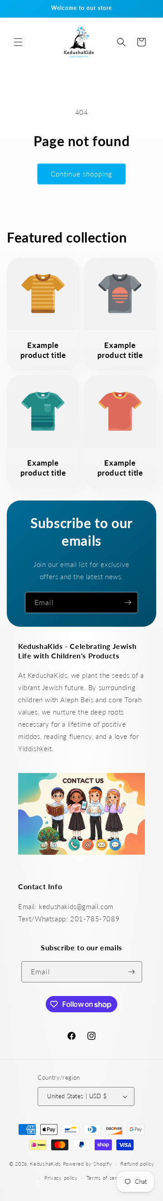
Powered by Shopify (87, 1164)
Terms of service (106, 1178)
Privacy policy (61, 1178)
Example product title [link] (43, 350)
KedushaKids (45, 1164)
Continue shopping (81, 174)
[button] (18, 42)
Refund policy (137, 1164)
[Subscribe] (128, 602)
